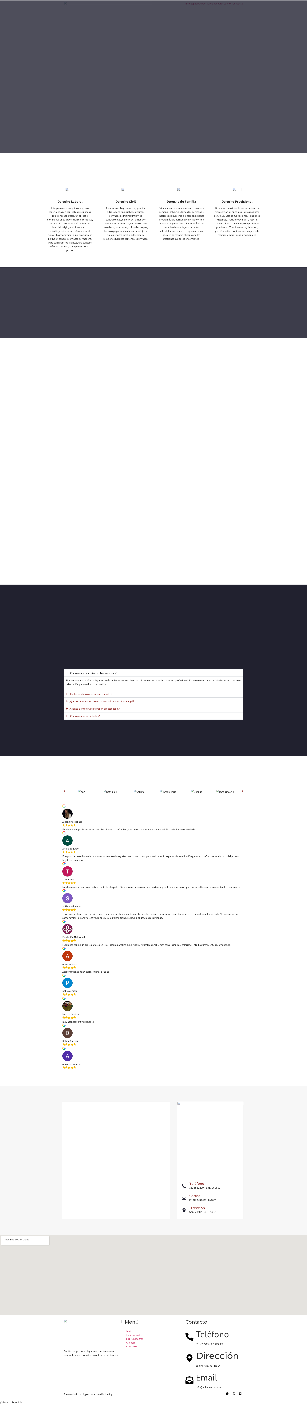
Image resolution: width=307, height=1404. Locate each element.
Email (206, 1377)
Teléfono (196, 1184)
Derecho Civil (125, 201)
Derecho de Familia (181, 201)
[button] (64, 791)
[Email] (189, 1380)
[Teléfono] (184, 1186)
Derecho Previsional (236, 201)
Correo (194, 1196)
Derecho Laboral (70, 201)
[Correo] (184, 1198)
